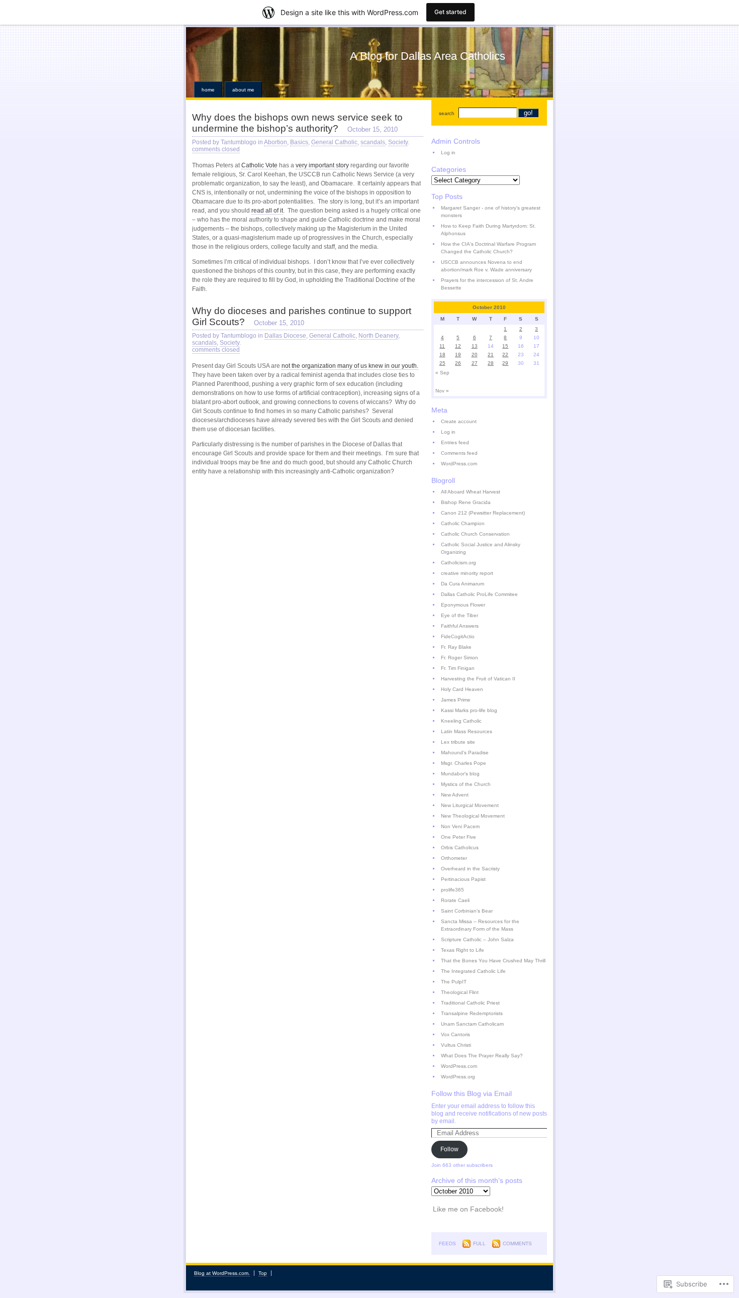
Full (479, 1243)
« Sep (442, 372)
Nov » (442, 390)
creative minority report (467, 573)
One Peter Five (458, 837)
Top (262, 1273)
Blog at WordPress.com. (222, 1273)
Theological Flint (460, 992)
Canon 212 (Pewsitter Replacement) (483, 513)
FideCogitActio (458, 636)
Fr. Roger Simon (459, 657)
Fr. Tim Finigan (458, 668)
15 (505, 346)
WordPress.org (458, 1076)
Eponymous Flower (463, 605)
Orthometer (454, 858)
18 (442, 354)
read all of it (267, 210)
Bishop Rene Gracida (466, 502)
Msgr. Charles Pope (463, 763)
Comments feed (459, 453)
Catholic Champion (463, 523)
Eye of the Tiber (459, 615)
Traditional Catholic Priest (470, 1003)
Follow (449, 1149)
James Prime (456, 700)
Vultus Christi (456, 1045)
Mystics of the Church (466, 784)
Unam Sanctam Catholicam (472, 1024)
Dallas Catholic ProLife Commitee (479, 594)
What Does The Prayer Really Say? (482, 1055)
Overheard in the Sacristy (470, 868)
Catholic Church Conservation (475, 534)
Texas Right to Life (462, 950)
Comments (517, 1243)
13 (475, 346)
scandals (372, 142)
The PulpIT (454, 981)
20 (475, 354)
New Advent (455, 794)
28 (491, 363)
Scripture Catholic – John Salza (477, 939)
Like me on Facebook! (468, 1209)
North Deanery (378, 335)
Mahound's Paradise (465, 752)
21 (491, 354)
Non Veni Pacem (460, 826)
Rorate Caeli (455, 900)
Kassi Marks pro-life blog (469, 710)
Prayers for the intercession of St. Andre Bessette (487, 283)
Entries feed (455, 442)
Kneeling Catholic (461, 721)
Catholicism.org (458, 562)
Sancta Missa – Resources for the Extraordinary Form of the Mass (480, 925)
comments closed (216, 149)
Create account (459, 421)
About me (243, 89)
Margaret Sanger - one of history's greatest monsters (490, 211)
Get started (450, 12)
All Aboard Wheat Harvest (470, 491)
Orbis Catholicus (460, 847)
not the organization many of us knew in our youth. (350, 365)
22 (505, 354)
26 (458, 363)
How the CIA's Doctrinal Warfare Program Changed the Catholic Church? (488, 247)
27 (475, 363)
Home (208, 89)
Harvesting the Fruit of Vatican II (478, 678)
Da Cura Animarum (462, 583)
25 (442, 363)
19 (458, 354)
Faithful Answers (460, 626)
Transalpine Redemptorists (472, 1013)
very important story (322, 165)
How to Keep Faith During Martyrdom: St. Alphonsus (488, 229)
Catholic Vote (259, 165)
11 (442, 346)
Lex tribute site (458, 742)
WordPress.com (459, 463)
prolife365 (452, 889)
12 (458, 346)
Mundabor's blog (460, 773)
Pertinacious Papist (463, 879)
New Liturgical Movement (470, 805)
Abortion (275, 142)
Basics (299, 142)
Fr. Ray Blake (456, 647)
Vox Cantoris (455, 1034)
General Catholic (334, 142)
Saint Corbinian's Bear (467, 911)
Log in (448, 152)
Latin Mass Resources (466, 731)
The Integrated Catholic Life (473, 971)
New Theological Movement (473, 816)
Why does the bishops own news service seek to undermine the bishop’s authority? (297, 123)
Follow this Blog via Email (471, 1093)
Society (398, 142)
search (446, 113)
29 (505, 363)
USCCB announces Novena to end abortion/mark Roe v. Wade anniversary (486, 265)
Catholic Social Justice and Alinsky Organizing (480, 548)
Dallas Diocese (285, 335)
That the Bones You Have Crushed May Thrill (493, 960)
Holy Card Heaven (462, 689)
